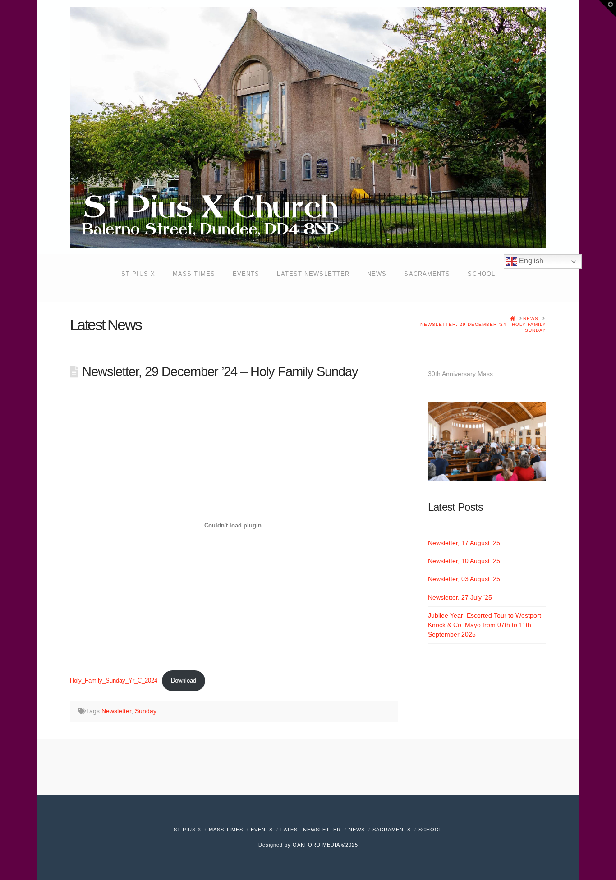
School (430, 829)
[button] (607, 8)
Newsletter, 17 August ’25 (464, 542)
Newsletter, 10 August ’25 (464, 560)
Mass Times (226, 829)
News (357, 829)
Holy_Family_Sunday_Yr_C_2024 (113, 680)
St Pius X (187, 829)
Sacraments (391, 829)
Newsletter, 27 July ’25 (460, 597)
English (530, 261)
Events (262, 829)
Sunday (145, 711)
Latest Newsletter (310, 829)
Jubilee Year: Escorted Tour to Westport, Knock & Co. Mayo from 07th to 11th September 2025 (485, 625)
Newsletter (116, 711)
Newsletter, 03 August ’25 (464, 578)
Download (183, 680)
